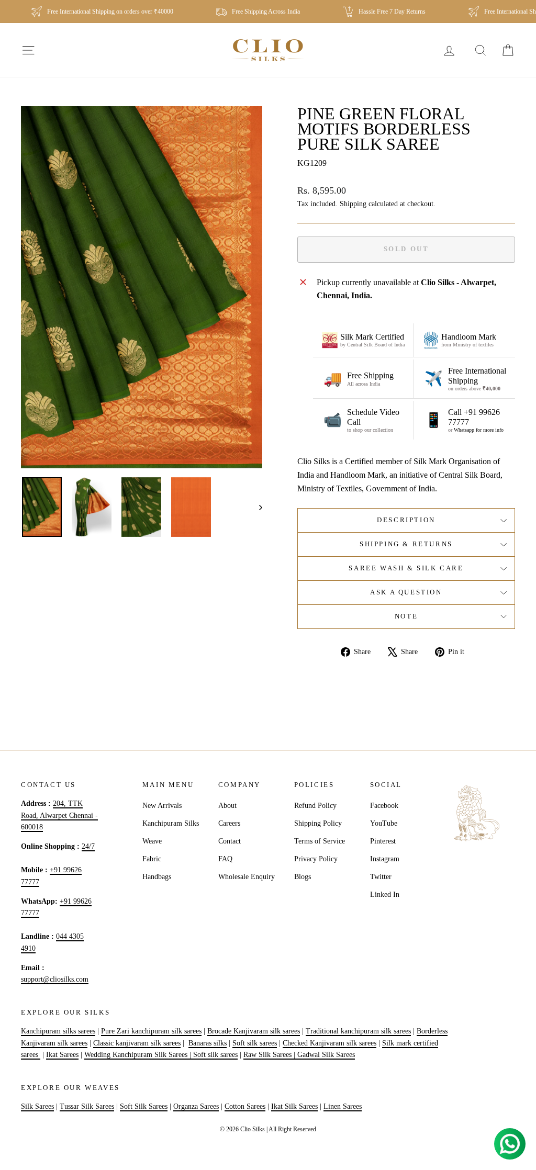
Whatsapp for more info (479, 430)
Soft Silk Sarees (144, 1106)
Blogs (302, 877)
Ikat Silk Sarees (294, 1106)
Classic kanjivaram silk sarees (137, 1043)
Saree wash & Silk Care (406, 568)
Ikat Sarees (62, 1055)
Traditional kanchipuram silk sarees (358, 1031)
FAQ (225, 859)
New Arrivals (162, 805)
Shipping (353, 204)
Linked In (384, 894)
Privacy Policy (316, 859)
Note (406, 616)
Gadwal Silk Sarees (326, 1055)
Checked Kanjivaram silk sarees (329, 1043)
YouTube (383, 823)
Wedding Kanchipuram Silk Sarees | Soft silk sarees (161, 1055)
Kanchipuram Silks (170, 823)
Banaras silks (207, 1043)
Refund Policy (315, 805)
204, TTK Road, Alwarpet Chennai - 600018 (59, 815)
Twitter (381, 877)
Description (406, 520)
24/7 (88, 846)
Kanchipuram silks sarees (58, 1031)
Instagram (384, 859)
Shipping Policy (318, 823)
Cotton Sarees (245, 1106)
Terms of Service (319, 841)
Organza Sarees (196, 1106)
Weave (152, 841)
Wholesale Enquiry (246, 877)
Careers (229, 823)
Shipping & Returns (406, 544)
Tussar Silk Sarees (87, 1106)
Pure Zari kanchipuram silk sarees (151, 1031)
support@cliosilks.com (54, 979)
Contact (229, 841)
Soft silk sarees (254, 1043)
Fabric (151, 859)
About (227, 805)
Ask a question (406, 592)
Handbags (156, 877)
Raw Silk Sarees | (270, 1055)
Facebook (384, 805)
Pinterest (383, 841)
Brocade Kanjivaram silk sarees (253, 1031)
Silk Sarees (37, 1106)
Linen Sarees (342, 1106)
